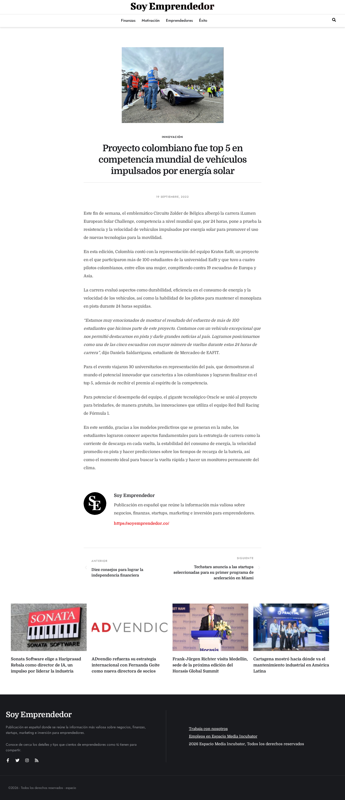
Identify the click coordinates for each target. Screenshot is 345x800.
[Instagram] (27, 760)
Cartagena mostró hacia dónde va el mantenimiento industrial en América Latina (291, 665)
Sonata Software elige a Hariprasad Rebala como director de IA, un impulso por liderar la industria (46, 665)
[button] (334, 19)
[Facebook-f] (8, 760)
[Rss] (37, 760)
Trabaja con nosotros (208, 729)
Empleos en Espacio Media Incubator (223, 736)
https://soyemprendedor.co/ (141, 523)
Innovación (172, 137)
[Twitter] (17, 760)
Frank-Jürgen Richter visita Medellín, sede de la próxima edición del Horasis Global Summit (210, 665)
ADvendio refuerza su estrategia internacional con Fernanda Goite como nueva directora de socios (126, 665)
